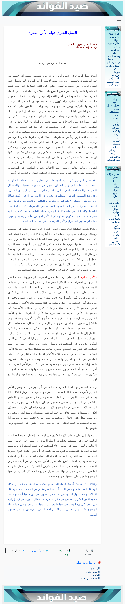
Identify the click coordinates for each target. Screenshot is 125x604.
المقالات (95, 568)
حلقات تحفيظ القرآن (116, 144)
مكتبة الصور (113, 244)
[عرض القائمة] (119, 19)
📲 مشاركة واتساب (64, 552)
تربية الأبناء (114, 85)
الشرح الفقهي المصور (116, 238)
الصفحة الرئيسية (90, 578)
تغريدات (115, 75)
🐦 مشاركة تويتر (40, 550)
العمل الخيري (92, 571)
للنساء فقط (114, 59)
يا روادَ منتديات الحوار (116, 228)
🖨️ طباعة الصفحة (88, 552)
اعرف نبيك (114, 33)
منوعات (116, 72)
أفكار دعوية (114, 43)
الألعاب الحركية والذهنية (116, 128)
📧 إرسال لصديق (16, 550)
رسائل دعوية (113, 65)
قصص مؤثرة (113, 174)
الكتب (96, 574)
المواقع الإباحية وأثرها (116, 212)
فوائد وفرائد (113, 62)
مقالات (116, 69)
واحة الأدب (114, 78)
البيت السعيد (113, 81)
